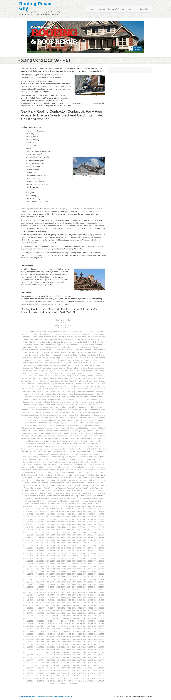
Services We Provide (116, 9)
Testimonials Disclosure (45, 696)
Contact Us (144, 9)
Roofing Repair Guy (35, 6)
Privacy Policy (58, 696)
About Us (101, 9)
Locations (132, 9)
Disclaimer (22, 696)
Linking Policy (31, 696)
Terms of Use (68, 696)
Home (92, 9)
